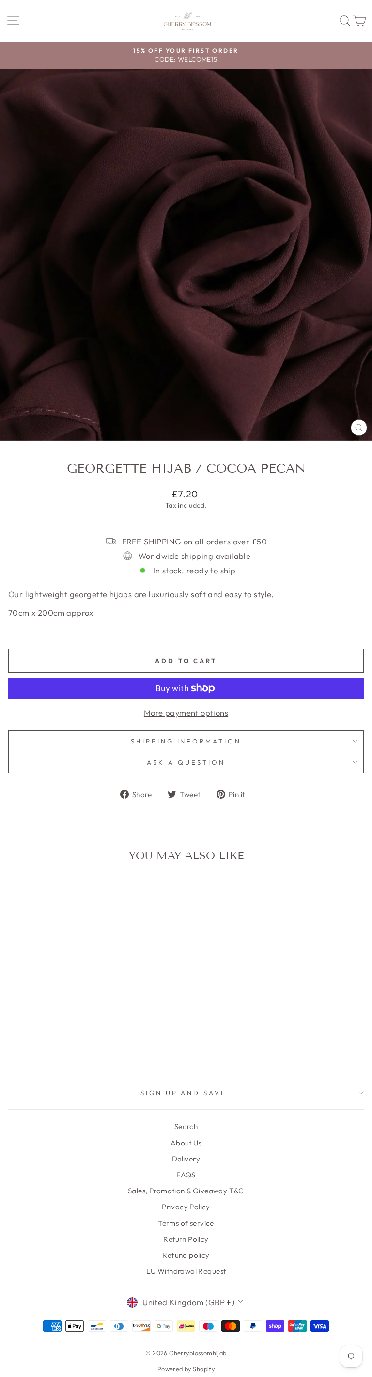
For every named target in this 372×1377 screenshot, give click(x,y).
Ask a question (186, 762)
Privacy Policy (186, 1206)
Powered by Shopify (186, 1369)
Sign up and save (183, 1093)
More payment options (186, 713)
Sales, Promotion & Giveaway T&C (186, 1190)
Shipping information (186, 741)
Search (186, 1126)
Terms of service (186, 1223)
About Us (186, 1142)
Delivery (186, 1158)
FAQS (186, 1174)
